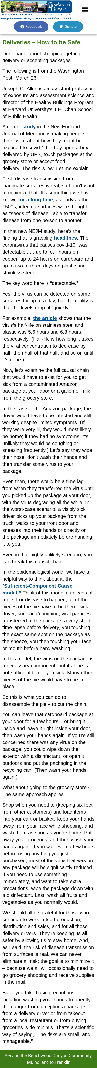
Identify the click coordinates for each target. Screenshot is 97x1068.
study (29, 126)
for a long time (35, 199)
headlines (65, 238)
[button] (85, 9)
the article (45, 318)
